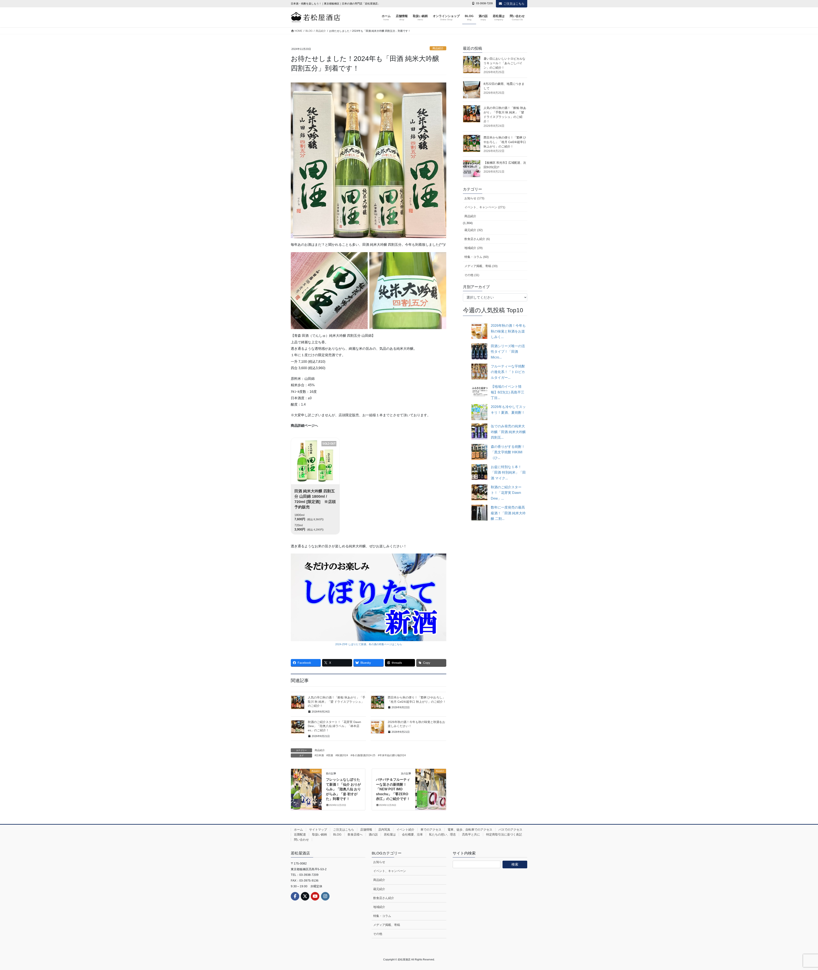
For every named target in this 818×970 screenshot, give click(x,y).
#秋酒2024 (342, 755)
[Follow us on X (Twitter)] (305, 896)
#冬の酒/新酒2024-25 (363, 755)
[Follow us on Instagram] (325, 896)
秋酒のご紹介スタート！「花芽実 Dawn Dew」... (506, 492)
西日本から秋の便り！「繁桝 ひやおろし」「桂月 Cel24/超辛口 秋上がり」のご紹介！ (505, 142)
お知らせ (379, 862)
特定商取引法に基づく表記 (504, 834)
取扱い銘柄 (319, 834)
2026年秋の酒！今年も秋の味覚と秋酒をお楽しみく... (508, 331)
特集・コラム (382, 916)
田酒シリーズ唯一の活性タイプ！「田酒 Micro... (508, 351)
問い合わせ (301, 839)
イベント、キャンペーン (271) (484, 207)
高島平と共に (471, 834)
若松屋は (390, 834)
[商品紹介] (306, 784)
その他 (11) (471, 275)
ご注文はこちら (514, 3)
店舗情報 (366, 829)
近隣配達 (300, 834)
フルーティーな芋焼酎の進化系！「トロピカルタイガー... (508, 371)
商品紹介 (438, 48)
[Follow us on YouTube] (315, 896)
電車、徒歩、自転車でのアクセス (470, 829)
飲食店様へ (355, 834)
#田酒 (329, 755)
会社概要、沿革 (412, 834)
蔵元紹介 (379, 889)
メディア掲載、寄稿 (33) (481, 266)
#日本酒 (319, 755)
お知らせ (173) (474, 198)
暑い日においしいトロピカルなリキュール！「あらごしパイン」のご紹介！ (504, 63)
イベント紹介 (405, 829)
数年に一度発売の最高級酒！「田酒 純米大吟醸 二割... (508, 513)
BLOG (337, 834)
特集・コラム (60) (476, 257)
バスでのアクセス (510, 829)
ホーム (298, 829)
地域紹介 (379, 907)
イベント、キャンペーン (389, 871)
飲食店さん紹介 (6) (477, 239)
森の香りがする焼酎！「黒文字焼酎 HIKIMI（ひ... (508, 452)
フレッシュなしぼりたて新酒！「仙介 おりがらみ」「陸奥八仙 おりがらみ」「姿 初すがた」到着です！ (343, 789)
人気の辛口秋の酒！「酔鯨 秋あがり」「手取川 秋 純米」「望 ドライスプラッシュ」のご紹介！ (336, 701)
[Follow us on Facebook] (295, 896)
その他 (377, 933)
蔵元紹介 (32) (473, 230)
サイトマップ (318, 829)
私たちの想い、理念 (442, 834)
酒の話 (373, 834)
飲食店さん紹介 (383, 898)
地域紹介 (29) (473, 248)
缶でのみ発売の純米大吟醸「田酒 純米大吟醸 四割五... (508, 431)
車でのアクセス (431, 829)
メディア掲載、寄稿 (386, 925)
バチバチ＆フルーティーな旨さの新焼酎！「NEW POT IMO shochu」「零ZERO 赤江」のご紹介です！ (393, 789)
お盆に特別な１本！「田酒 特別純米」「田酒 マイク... (508, 472)
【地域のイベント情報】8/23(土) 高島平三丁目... (507, 392)
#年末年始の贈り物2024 (392, 755)
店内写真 (384, 829)
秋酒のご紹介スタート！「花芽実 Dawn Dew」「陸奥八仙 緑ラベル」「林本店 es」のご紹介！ (334, 726)
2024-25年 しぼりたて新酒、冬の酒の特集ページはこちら (368, 644)
